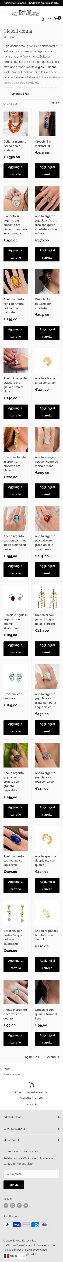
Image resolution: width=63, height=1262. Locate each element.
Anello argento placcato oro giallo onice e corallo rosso (45, 542)
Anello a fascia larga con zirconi (46, 380)
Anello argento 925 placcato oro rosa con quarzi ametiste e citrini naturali (46, 224)
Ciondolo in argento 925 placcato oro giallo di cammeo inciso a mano (15, 224)
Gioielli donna (11, 1074)
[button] (14, 1256)
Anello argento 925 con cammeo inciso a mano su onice (15, 542)
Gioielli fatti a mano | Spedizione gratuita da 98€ (31, 3)
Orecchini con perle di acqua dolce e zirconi (45, 619)
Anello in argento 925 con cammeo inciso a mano (46, 462)
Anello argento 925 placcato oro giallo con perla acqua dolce (46, 700)
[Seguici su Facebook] (6, 1205)
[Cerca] (43, 19)
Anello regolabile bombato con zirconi (46, 935)
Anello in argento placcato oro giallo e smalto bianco (15, 385)
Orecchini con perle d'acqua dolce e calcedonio (13, 937)
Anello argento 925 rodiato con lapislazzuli (14, 861)
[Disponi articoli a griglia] (52, 103)
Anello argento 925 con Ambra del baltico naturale (14, 306)
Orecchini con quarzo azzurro (13, 696)
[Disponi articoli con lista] (57, 103)
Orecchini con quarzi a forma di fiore (46, 1014)
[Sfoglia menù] (5, 13)
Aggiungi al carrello (15, 170)
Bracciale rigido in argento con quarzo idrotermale (16, 621)
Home (6, 1069)
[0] (56, 19)
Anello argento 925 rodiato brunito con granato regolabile (14, 781)
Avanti (51, 1057)
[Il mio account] (49, 19)
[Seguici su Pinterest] (19, 1205)
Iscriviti (14, 1184)
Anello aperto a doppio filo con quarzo (45, 861)
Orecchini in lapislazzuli (43, 144)
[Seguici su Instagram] (12, 1205)
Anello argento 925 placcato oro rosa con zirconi (46, 777)
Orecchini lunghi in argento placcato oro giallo (15, 464)
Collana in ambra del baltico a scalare (15, 146)
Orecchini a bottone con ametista (43, 304)
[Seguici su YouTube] (25, 1205)
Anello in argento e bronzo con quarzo (15, 1014)
